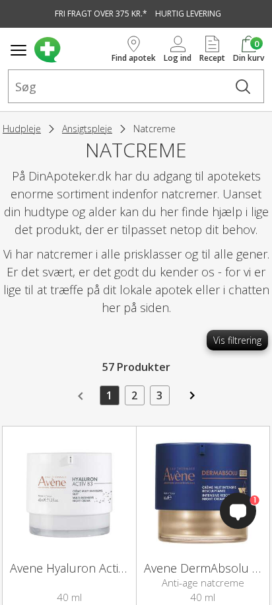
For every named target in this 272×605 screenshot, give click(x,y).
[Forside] (70, 49)
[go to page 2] (190, 400)
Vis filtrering (237, 340)
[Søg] (242, 86)
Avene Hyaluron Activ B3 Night (91, 568)
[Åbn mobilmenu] (18, 50)
